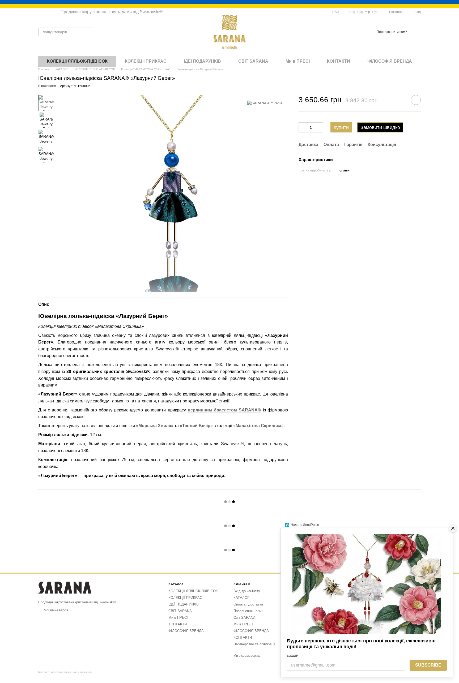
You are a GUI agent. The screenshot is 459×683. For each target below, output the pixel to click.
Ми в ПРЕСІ (298, 61)
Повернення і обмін (248, 611)
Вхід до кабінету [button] (246, 591)
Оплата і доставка (248, 604)
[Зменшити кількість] (302, 127)
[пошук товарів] (89, 32)
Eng (352, 12)
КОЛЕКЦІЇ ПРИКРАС (146, 61)
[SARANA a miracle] (265, 103)
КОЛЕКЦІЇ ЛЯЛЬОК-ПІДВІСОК (77, 61)
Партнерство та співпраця (254, 644)
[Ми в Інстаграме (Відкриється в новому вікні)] (47, 12)
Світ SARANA (244, 618)
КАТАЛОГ (241, 598)
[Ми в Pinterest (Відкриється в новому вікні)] (53, 12)
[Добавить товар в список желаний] (416, 100)
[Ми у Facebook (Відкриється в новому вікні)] (40, 12)
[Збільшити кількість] (319, 127)
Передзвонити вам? (392, 32)
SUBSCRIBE (428, 665)
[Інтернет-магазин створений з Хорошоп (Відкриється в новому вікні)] (65, 677)
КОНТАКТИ (338, 61)
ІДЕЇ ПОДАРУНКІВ (202, 61)
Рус (374, 12)
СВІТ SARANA (253, 61)
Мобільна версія (56, 610)
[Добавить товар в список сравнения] (401, 100)
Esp (360, 12)
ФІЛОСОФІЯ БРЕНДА (389, 61)
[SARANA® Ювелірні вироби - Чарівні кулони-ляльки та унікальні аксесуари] (64, 587)
